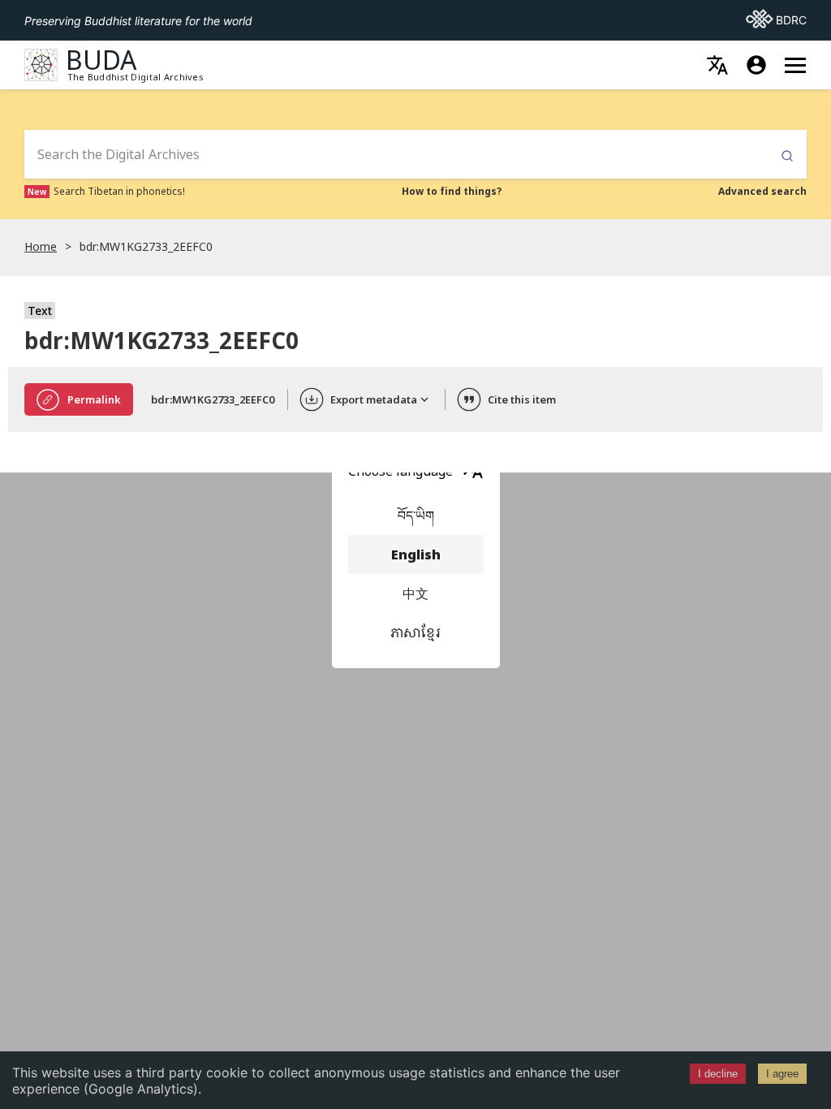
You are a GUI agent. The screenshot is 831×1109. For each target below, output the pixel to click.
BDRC (776, 19)
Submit (787, 156)
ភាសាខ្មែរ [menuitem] (415, 632)
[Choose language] (717, 64)
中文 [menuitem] (415, 593)
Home (40, 246)
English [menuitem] (416, 554)
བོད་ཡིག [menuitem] (416, 515)
